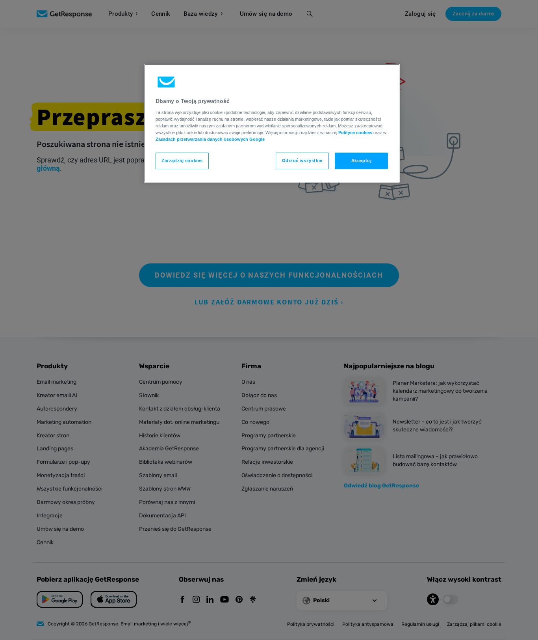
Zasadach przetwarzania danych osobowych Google (210, 139)
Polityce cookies (355, 132)
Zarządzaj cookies (182, 160)
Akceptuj (361, 160)
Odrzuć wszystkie (302, 160)
